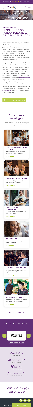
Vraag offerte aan (20, 405)
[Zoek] (24, 7)
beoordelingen (26, 1)
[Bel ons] (21, 400)
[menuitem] (24, 7)
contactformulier (7, 90)
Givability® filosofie (24, 77)
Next (29, 336)
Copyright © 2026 (9, 405)
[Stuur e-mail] (25, 400)
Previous (4, 336)
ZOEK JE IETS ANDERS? (16, 313)
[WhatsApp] (29, 400)
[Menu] (28, 7)
